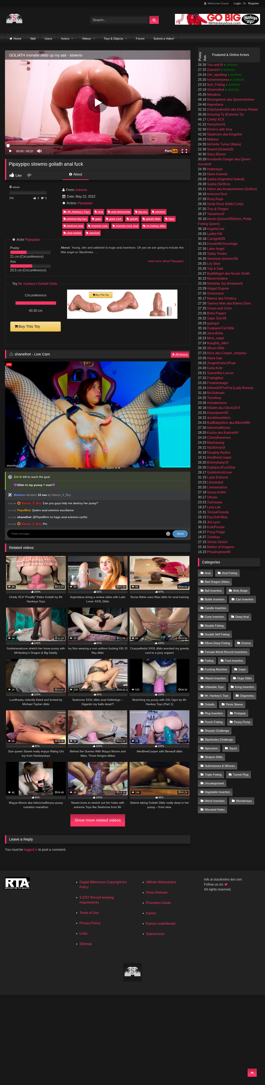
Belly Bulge (240, 590)
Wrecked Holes (215, 809)
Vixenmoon (215, 293)
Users (48, 38)
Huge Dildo (244, 678)
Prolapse (240, 713)
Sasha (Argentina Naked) (225, 179)
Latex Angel (215, 248)
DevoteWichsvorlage (222, 243)
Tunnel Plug (240, 774)
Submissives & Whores (220, 765)
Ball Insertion (213, 590)
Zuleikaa (213, 537)
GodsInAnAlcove (219, 472)
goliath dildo (153, 218)
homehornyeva (218, 79)
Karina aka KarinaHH (222, 432)
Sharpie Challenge (217, 730)
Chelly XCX (215, 119)
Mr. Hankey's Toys (78, 211)
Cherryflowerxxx (218, 437)
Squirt (233, 748)
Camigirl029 (215, 238)
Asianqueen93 (217, 412)
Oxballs (209, 704)
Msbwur (212, 139)
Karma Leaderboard (160, 923)
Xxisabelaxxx (216, 403)
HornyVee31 (215, 124)
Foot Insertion (234, 660)
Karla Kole (214, 368)
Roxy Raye (214, 199)
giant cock (115, 218)
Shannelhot (215, 89)
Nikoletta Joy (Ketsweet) (224, 283)
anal (100, 211)
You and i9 (215, 64)
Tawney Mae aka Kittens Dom (228, 303)
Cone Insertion (214, 616)
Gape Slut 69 (216, 318)
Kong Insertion (244, 687)
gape (98, 218)
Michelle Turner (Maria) (223, 144)
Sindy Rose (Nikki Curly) (224, 204)
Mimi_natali (215, 338)
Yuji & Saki (214, 268)
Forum (140, 38)
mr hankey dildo (155, 225)
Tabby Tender (216, 253)
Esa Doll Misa (217, 517)
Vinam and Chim (219, 308)
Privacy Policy (90, 923)
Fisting (209, 660)
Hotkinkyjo (214, 169)
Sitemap (86, 944)
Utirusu (212, 497)
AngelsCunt (215, 229)
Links (83, 933)
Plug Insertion (214, 713)
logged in (31, 849)
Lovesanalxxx (216, 487)
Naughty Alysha (218, 452)
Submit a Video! (163, 38)
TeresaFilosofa (217, 512)
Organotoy (247, 695)
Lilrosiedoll (214, 482)
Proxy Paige (215, 532)
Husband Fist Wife (220, 328)
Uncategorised (214, 783)
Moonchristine (217, 278)
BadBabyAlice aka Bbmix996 (228, 422)
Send (180, 533)
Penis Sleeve (234, 704)
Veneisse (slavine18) (222, 258)
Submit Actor (155, 934)
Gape (242, 669)
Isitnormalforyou (218, 427)
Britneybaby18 (217, 462)
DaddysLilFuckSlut (220, 467)
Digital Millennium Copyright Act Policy (103, 884)
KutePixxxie (215, 527)
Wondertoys (244, 800)
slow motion (74, 232)
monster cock (99, 225)
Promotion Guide (158, 903)
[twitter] (226, 884)
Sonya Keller (216, 492)
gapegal (212, 323)
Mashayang (215, 442)
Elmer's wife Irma (219, 129)
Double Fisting (214, 625)
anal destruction (120, 211)
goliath (134, 218)
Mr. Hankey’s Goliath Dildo (37, 283)
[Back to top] (252, 1073)
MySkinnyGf (215, 447)
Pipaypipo (85, 203)
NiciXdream (215, 393)
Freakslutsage (217, 383)
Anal (208, 573)
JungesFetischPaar (221, 363)
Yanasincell (215, 214)
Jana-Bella (214, 333)
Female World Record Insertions (226, 652)
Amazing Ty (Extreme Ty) (225, 114)
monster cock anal (127, 225)
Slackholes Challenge (219, 739)
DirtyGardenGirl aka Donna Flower (232, 109)
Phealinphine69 (218, 552)
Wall (33, 38)
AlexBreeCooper (218, 457)
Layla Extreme (217, 477)
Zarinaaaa (214, 502)
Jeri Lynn (213, 522)
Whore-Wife (215, 348)
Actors (65, 38)
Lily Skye (213, 263)
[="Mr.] (122, 317)
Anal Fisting (229, 573)
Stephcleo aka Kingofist (224, 134)
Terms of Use (89, 913)
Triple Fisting (213, 774)
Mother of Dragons (220, 547)
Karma (151, 913)
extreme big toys (77, 218)
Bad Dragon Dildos (217, 581)
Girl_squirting (217, 74)
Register (253, 3)
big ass (143, 211)
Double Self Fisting (217, 634)
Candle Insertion (215, 608)
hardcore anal (75, 225)
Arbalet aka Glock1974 (223, 408)
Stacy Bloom (216, 154)
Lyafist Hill (214, 234)
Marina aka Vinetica (221, 298)
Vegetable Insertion (217, 792)
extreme (81, 190)
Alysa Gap (214, 358)
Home (17, 38)
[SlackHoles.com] (14, 20)
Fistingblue (214, 378)
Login (237, 3)
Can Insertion (244, 599)
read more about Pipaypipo (166, 261)
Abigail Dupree (217, 288)
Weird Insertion (215, 800)
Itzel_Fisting (216, 84)
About (77, 174)
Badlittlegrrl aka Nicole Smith (228, 273)
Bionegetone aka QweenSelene (230, 99)
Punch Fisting (214, 722)
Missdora (213, 94)
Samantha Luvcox (220, 373)
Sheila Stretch (217, 542)
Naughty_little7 (217, 343)
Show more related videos (98, 820)
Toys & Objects (113, 38)
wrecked (94, 232)
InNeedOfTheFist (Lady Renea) (229, 388)
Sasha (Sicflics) (218, 184)
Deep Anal (242, 616)
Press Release (157, 892)
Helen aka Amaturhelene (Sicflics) (231, 189)
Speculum (211, 748)
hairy (171, 218)
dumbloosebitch (218, 417)
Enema (246, 643)
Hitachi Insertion (215, 678)
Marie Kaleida (217, 174)
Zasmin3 (213, 69)
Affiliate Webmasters (161, 882)
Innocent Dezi (216, 194)
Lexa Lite (213, 507)
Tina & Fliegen (217, 209)
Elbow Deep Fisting (217, 643)
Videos (86, 38)
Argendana (214, 104)
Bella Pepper (216, 313)
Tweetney (213, 398)
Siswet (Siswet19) (220, 149)
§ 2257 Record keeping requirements (97, 900)
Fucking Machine (216, 669)
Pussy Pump (242, 722)
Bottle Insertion (214, 599)
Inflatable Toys (214, 687)
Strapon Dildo (214, 757)
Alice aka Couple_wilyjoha (226, 353)
